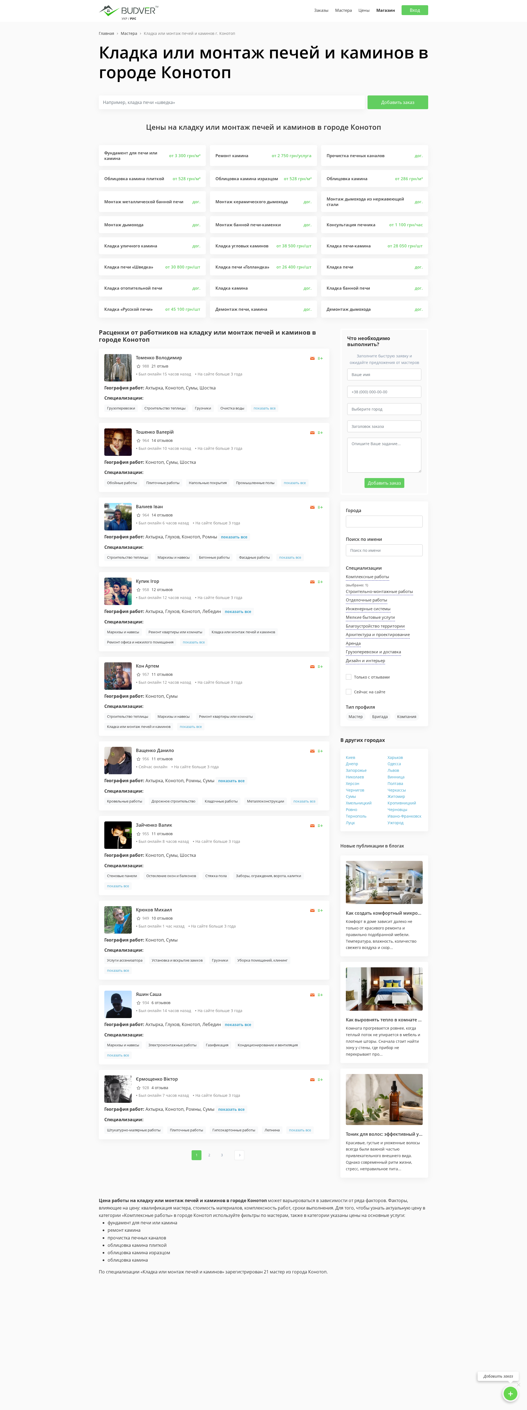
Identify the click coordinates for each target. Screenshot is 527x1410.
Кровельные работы (124, 801)
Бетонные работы (214, 557)
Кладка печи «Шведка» (128, 267)
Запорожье (356, 770)
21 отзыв (160, 366)
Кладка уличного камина (130, 245)
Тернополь (356, 816)
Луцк (350, 822)
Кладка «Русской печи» (128, 309)
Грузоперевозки (121, 408)
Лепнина (272, 1130)
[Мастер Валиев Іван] (118, 516)
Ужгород (395, 822)
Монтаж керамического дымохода (251, 201)
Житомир (396, 796)
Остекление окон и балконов (171, 875)
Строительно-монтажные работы (379, 591)
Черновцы (397, 809)
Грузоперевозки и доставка (373, 651)
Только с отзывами (372, 677)
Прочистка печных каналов (356, 155)
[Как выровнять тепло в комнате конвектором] (384, 989)
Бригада (380, 716)
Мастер (356, 716)
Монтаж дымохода (124, 224)
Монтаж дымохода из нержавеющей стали (365, 201)
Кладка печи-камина (349, 245)
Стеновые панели (122, 875)
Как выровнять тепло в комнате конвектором (397, 1020)
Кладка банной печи (348, 288)
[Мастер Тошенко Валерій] (118, 441)
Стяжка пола (216, 875)
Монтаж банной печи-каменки (248, 224)
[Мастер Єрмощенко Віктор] (118, 1088)
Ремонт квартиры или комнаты (175, 631)
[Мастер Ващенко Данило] (118, 760)
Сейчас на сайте (369, 691)
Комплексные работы (367, 576)
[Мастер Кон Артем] (118, 675)
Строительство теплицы (165, 408)
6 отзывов (161, 1002)
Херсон (352, 783)
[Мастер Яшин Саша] (118, 1004)
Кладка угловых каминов (241, 245)
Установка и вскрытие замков (177, 960)
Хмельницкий (359, 803)
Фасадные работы (254, 557)
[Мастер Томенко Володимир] (118, 367)
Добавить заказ (397, 102)
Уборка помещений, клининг (262, 960)
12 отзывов (162, 589)
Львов (393, 770)
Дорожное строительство (173, 801)
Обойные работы (122, 482)
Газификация (217, 1044)
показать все (265, 408)
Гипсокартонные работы (233, 1130)
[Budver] (130, 10)
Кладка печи (340, 267)
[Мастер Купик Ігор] (118, 590)
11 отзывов (162, 674)
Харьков (395, 757)
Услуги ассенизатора (124, 960)
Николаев (355, 776)
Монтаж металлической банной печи (143, 201)
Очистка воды (232, 408)
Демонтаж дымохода (349, 309)
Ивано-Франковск (404, 816)
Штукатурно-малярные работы (134, 1130)
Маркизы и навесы (174, 557)
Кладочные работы (221, 801)
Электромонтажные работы (172, 1044)
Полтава (395, 783)
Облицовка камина (347, 178)
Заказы (321, 10)
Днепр (352, 763)
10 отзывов (162, 918)
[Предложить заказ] (320, 358)
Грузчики (203, 408)
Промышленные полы (255, 482)
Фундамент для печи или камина (130, 155)
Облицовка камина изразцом (246, 178)
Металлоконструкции (265, 801)
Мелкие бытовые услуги (370, 617)
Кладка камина (231, 288)
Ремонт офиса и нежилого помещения (140, 642)
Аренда (353, 643)
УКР (124, 18)
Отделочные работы (366, 600)
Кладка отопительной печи (133, 288)
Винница (396, 776)
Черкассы (397, 790)
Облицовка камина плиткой (134, 178)
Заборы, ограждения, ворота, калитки (268, 875)
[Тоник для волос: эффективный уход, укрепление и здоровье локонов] (384, 1099)
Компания (406, 716)
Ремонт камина (231, 155)
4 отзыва (160, 1087)
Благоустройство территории (375, 626)
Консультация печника (351, 224)
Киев (350, 757)
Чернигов (355, 790)
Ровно (351, 809)
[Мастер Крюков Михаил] (118, 919)
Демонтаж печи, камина (241, 309)
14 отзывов (162, 440)
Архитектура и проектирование (378, 634)
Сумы (351, 796)
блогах (396, 846)
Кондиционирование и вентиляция (268, 1044)
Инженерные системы (368, 608)
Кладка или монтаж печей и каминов (243, 631)
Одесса (394, 763)
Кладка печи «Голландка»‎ (242, 267)
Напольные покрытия (208, 482)
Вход (415, 10)
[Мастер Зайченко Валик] (118, 834)
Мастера (343, 10)
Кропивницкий (402, 803)
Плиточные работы (163, 482)
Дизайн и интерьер (365, 660)
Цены (364, 10)
